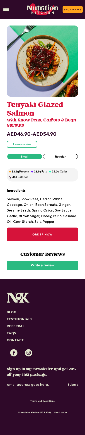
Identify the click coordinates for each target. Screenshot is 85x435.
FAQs (11, 333)
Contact (15, 340)
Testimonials (19, 319)
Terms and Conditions (42, 401)
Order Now (42, 234)
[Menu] (6, 9)
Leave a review (22, 144)
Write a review (42, 265)
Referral (16, 326)
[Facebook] (13, 352)
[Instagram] (28, 352)
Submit (73, 384)
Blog (12, 312)
